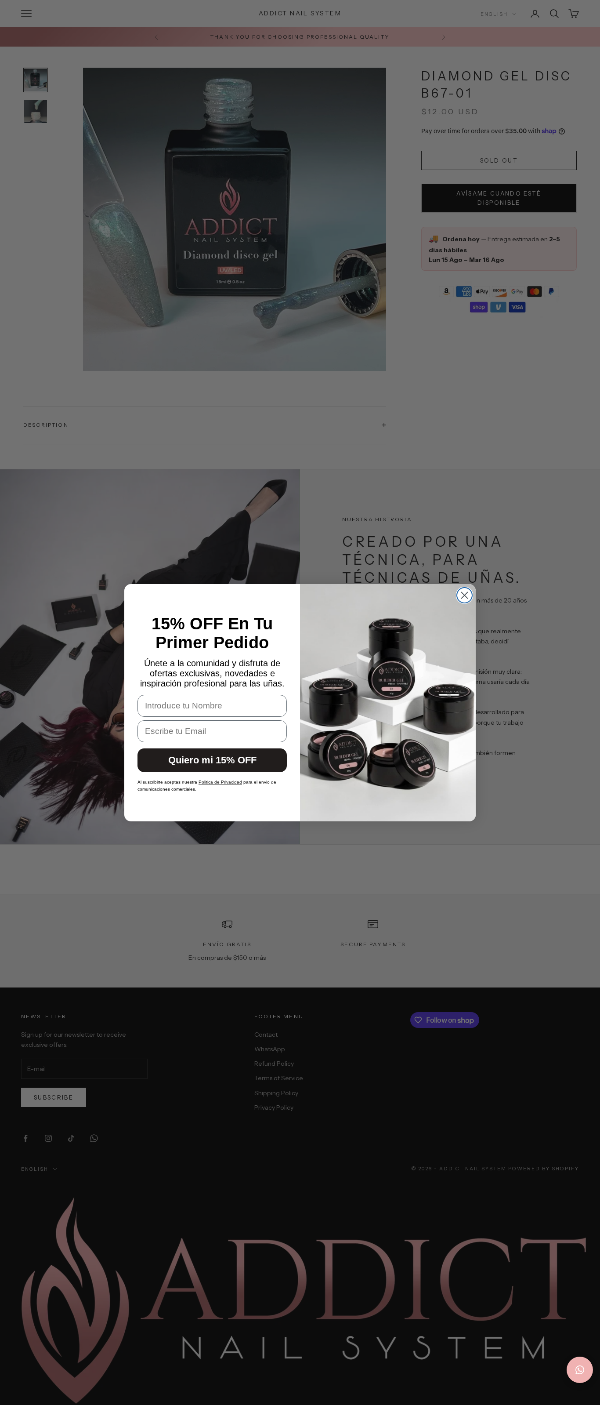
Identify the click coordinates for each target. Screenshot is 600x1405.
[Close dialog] (464, 595)
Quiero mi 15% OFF (212, 759)
